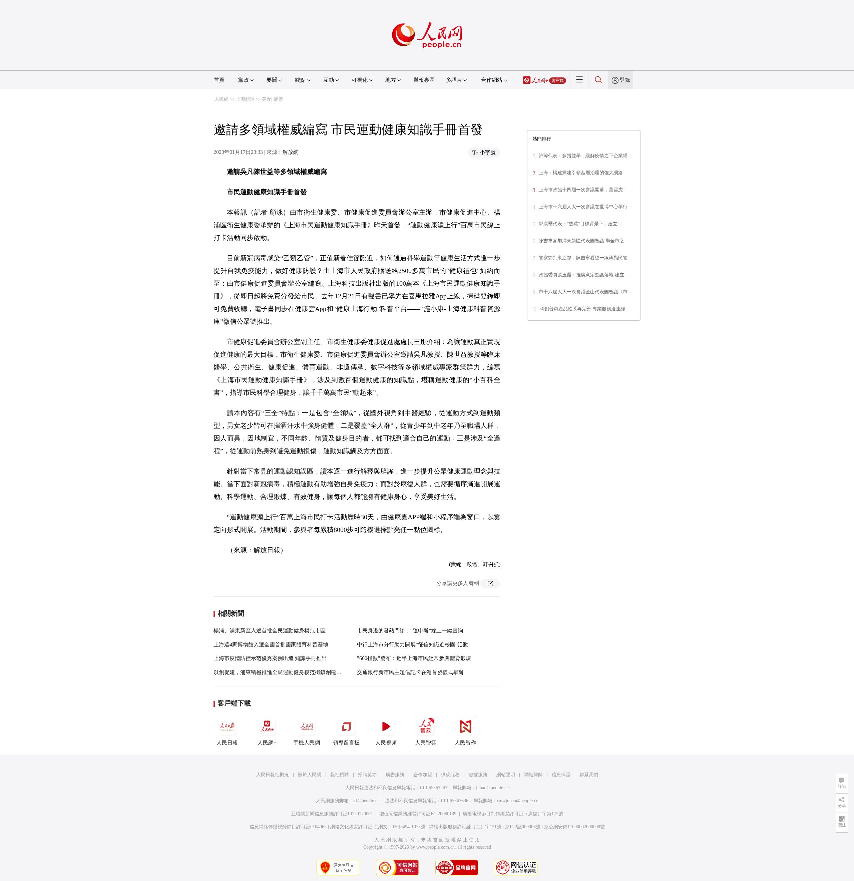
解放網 (291, 152)
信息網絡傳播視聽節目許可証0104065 (288, 826)
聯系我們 (588, 774)
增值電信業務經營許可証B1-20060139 (417, 813)
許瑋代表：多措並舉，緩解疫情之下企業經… (585, 155)
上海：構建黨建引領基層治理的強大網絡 (581, 172)
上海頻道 (245, 99)
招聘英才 (367, 774)
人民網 (222, 99)
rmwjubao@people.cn (517, 800)
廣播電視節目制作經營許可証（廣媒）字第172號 (513, 813)
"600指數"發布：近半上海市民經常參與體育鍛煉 (414, 658)
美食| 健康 (272, 99)
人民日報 (227, 743)
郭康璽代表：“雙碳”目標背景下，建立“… (581, 223)
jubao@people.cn (492, 787)
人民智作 (465, 743)
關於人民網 (309, 774)
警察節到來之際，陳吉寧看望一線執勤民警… (585, 257)
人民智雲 (425, 743)
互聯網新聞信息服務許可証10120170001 (332, 813)
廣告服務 (395, 774)
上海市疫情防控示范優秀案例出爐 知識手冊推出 (270, 658)
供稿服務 (450, 774)
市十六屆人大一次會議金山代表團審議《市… (585, 291)
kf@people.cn (366, 800)
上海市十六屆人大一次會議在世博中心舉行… (585, 206)
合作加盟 (422, 774)
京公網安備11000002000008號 (574, 826)
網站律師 (533, 774)
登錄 (624, 80)
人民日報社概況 (272, 774)
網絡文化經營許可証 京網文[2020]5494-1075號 (377, 826)
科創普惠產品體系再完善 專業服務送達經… (585, 308)
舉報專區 (424, 80)
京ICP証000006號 (522, 826)
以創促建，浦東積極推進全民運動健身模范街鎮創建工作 (280, 672)
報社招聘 (339, 774)
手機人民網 (306, 743)
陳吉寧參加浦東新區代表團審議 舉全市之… (584, 240)
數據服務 (478, 774)
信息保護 (561, 774)
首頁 (219, 80)
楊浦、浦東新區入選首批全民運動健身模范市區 (270, 630)
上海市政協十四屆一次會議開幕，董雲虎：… (585, 189)
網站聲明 (505, 774)
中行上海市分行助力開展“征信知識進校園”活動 (412, 644)
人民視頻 (386, 743)
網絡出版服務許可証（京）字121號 (465, 826)
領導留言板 (346, 743)
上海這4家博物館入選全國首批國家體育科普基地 (271, 644)
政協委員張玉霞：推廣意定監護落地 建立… (584, 274)
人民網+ (267, 743)
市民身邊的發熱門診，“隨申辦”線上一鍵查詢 (410, 630)
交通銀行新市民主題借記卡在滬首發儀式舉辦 (410, 672)
